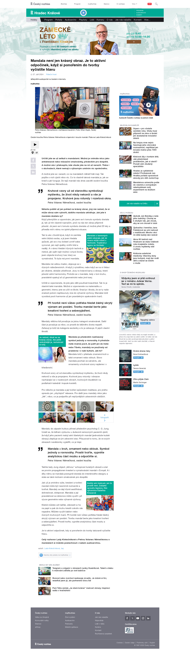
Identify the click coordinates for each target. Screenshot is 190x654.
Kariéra (98, 627)
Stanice (106, 4)
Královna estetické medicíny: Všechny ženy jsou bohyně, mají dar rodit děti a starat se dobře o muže (146, 258)
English (152, 643)
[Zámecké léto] (95, 38)
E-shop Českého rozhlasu (132, 273)
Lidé (92, 19)
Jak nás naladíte (123, 19)
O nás (110, 19)
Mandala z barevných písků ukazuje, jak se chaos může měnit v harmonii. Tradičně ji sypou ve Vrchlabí (97, 240)
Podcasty (69, 624)
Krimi (135, 100)
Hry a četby (125, 100)
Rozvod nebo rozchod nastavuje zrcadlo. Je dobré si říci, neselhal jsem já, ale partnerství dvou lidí (79, 579)
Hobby (34, 19)
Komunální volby (42, 620)
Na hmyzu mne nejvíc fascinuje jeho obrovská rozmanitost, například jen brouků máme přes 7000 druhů (145, 147)
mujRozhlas (92, 4)
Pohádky (124, 104)
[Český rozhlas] (40, 4)
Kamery (139, 15)
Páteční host (51, 74)
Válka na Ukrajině (42, 617)
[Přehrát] (35, 145)
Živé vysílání (125, 108)
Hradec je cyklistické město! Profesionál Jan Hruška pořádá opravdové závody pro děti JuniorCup (146, 174)
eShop (37, 627)
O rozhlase (121, 4)
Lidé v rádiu (99, 624)
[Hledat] (156, 4)
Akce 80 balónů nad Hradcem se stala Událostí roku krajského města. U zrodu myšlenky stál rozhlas (145, 244)
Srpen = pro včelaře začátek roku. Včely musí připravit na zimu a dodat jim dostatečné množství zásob (145, 133)
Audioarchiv (141, 13)
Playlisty (83, 19)
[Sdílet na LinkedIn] (33, 172)
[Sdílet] (37, 152)
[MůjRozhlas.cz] (35, 84)
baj (62, 548)
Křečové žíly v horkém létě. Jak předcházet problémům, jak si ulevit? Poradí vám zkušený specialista (146, 161)
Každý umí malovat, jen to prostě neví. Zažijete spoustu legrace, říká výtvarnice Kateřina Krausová (99, 488)
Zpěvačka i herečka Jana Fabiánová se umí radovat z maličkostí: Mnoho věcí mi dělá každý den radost (145, 231)
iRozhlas (64, 4)
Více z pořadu (126, 213)
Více (147, 19)
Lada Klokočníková (52, 548)
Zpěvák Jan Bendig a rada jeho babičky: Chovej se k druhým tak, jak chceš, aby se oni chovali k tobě (145, 219)
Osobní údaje (130, 643)
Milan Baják (85, 130)
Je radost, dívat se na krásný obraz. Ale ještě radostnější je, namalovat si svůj (51, 341)
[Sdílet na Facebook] (33, 160)
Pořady (58, 19)
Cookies (120, 643)
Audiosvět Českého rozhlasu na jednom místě (136, 118)
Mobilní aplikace (71, 627)
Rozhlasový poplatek (103, 634)
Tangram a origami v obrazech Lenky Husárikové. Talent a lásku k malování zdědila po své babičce (82, 569)
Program (77, 4)
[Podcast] (33, 152)
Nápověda (99, 620)
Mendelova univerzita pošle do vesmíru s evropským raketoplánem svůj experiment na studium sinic (146, 187)
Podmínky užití (142, 643)
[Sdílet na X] (33, 166)
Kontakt (138, 19)
